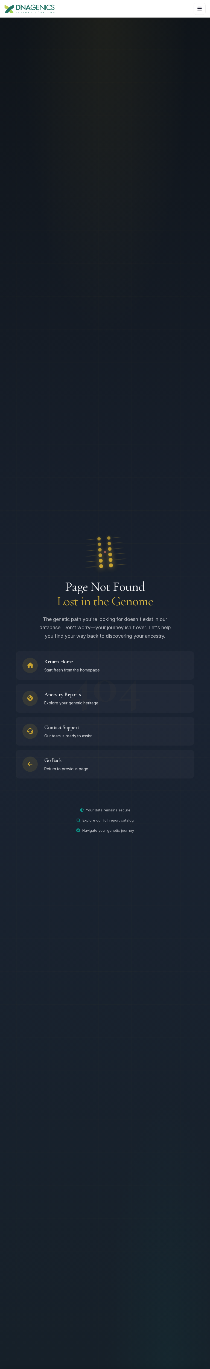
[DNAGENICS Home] (29, 8)
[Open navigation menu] (200, 9)
